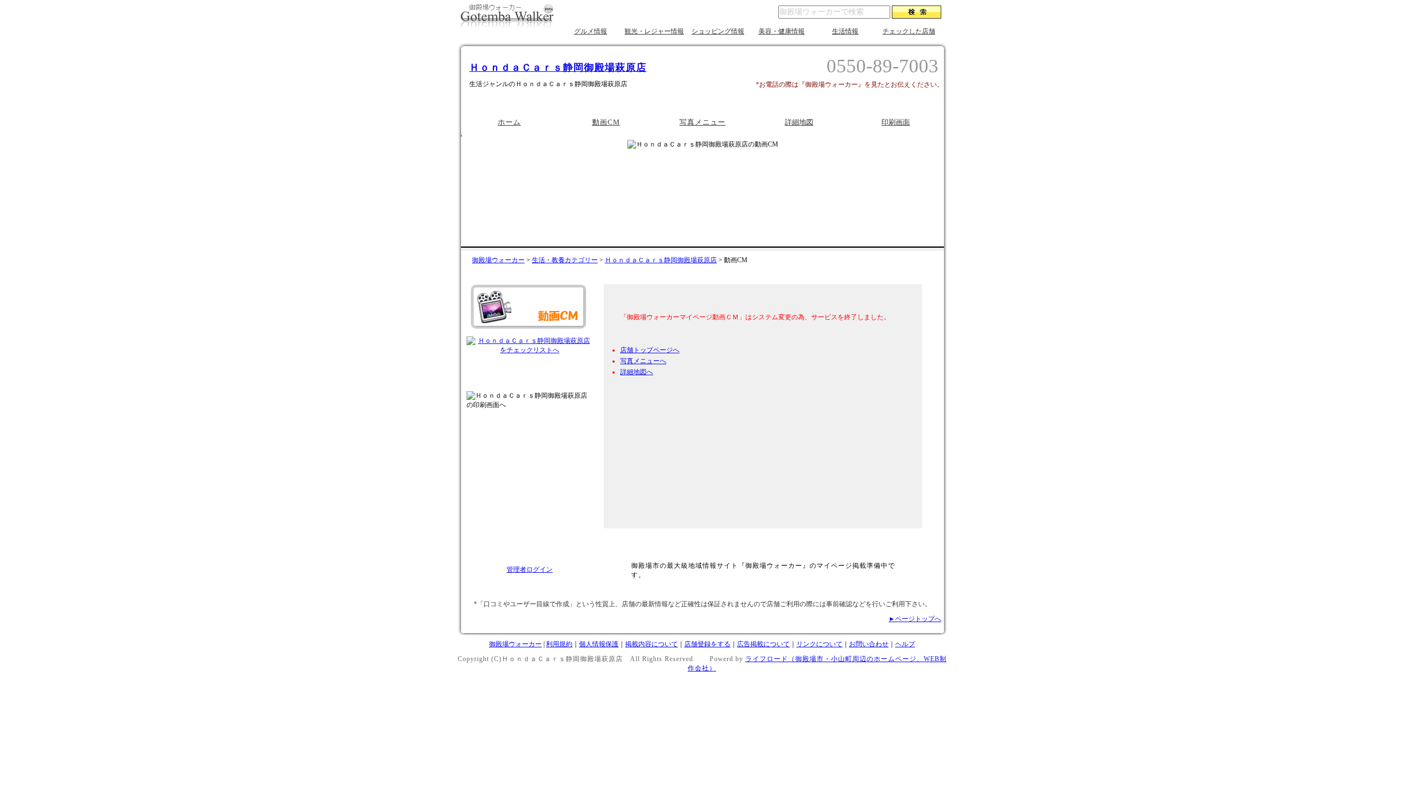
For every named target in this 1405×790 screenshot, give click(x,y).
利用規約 (559, 644)
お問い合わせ (869, 644)
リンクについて (819, 644)
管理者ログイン (530, 569)
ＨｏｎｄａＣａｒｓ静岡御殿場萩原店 (558, 67)
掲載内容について (651, 644)
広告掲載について (763, 644)
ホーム (509, 122)
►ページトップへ (915, 619)
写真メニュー (702, 122)
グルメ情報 (590, 31)
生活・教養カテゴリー (565, 260)
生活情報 (845, 31)
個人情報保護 (599, 644)
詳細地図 (799, 122)
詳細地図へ (636, 372)
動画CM (606, 122)
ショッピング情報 (718, 31)
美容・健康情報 (781, 31)
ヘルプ (905, 644)
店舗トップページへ (649, 350)
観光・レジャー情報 (654, 31)
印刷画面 (895, 122)
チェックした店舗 (909, 31)
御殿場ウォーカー (498, 260)
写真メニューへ (643, 361)
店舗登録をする (707, 644)
